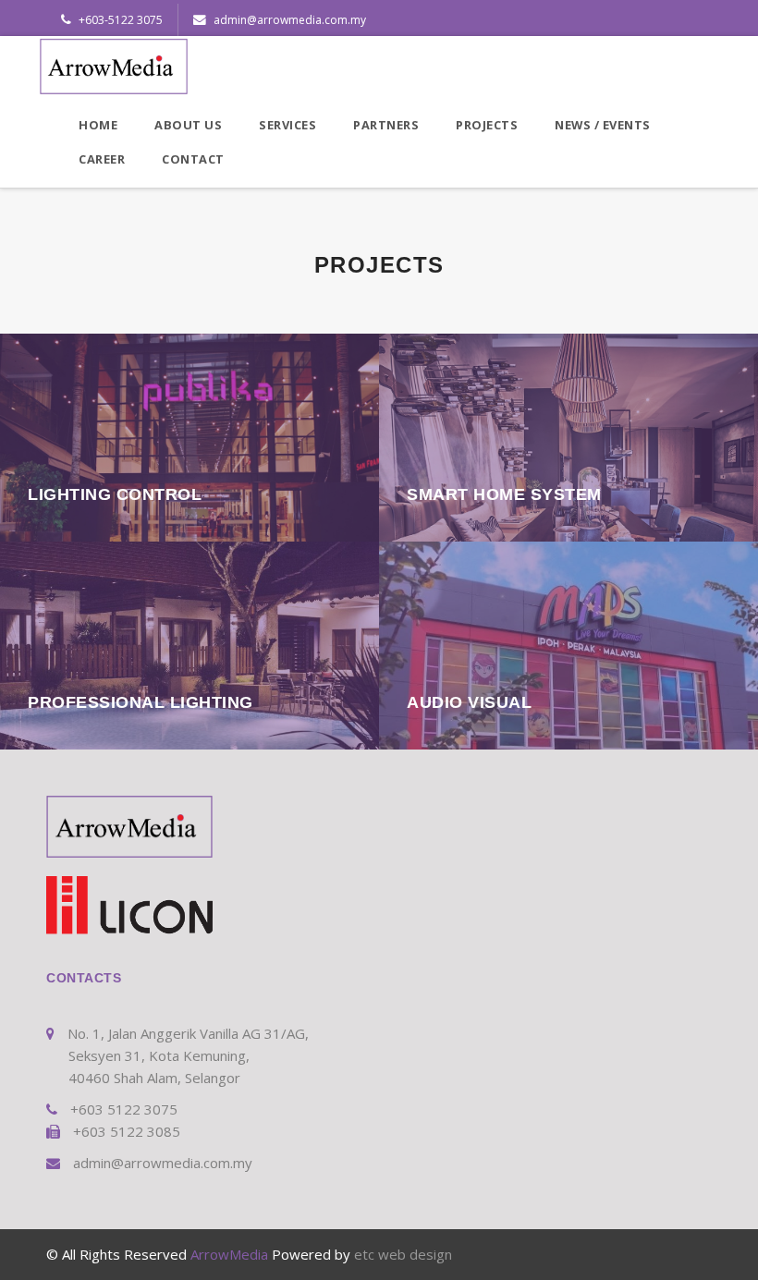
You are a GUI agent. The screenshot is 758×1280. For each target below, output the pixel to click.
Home (98, 124)
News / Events (603, 124)
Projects (487, 124)
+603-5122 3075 (119, 20)
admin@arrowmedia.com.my (288, 20)
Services (287, 124)
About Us (188, 124)
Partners (386, 124)
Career (102, 159)
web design (415, 1254)
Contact (193, 159)
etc (364, 1254)
